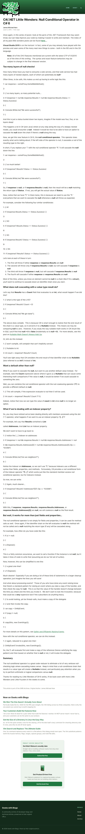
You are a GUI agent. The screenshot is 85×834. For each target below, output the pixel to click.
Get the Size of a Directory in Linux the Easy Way (23, 720)
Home (68, 8)
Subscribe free (42, 755)
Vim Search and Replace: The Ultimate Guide (22, 729)
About (75, 8)
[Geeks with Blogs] (11, 8)
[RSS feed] (81, 7)
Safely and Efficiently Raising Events (49, 632)
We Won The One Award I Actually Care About (22, 702)
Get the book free (42, 784)
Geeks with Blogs (10, 808)
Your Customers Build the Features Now (19, 711)
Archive (79, 819)
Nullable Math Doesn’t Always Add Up (26, 334)
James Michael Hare (10, 27)
